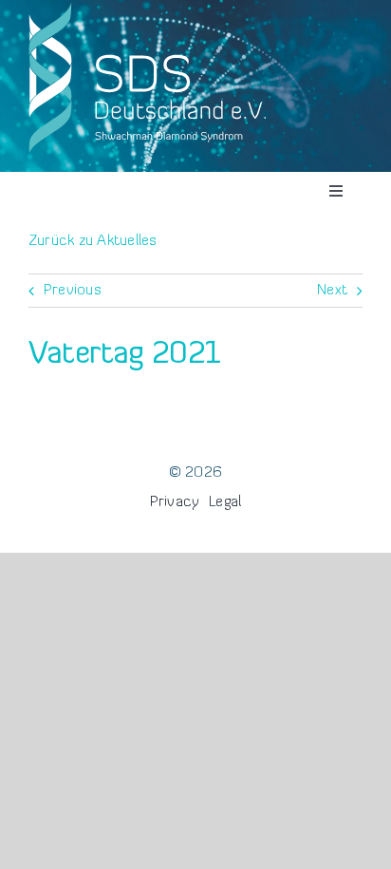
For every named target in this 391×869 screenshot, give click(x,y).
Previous (73, 290)
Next (332, 290)
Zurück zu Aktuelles (93, 241)
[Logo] (147, 7)
